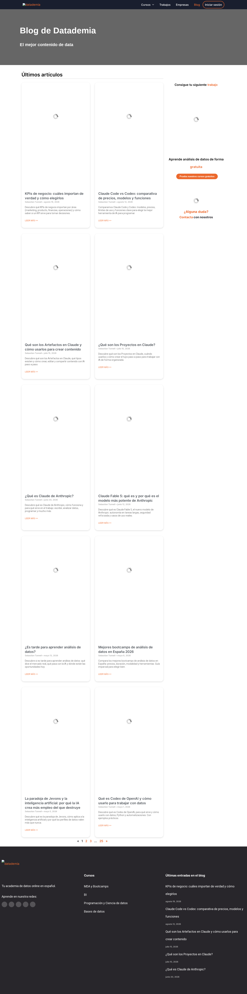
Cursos (146, 4)
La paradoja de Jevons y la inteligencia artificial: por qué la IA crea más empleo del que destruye (52, 803)
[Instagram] (18, 904)
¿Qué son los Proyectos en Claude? (126, 345)
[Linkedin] (11, 904)
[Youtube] (4, 904)
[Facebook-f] (32, 904)
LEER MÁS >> (31, 220)
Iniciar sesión (213, 4)
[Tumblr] (25, 904)
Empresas (182, 4)
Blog (197, 4)
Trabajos (165, 4)
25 (101, 841)
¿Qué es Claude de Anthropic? (49, 496)
